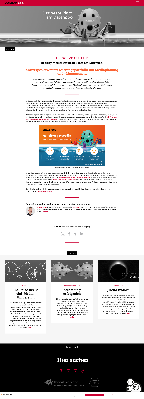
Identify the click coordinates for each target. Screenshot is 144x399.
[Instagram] (75, 371)
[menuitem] (68, 347)
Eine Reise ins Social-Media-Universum (25, 293)
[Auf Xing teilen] (75, 234)
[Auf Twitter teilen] (62, 234)
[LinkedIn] (68, 371)
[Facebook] (61, 371)
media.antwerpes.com (45, 191)
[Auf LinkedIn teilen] (81, 234)
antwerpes (76, 207)
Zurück (11, 49)
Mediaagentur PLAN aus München (64, 180)
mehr (30, 327)
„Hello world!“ (118, 290)
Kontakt (45, 212)
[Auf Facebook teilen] (69, 234)
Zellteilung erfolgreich (72, 292)
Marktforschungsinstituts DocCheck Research (74, 177)
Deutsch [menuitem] (75, 347)
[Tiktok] (82, 371)
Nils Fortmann (42, 207)
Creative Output (72, 58)
